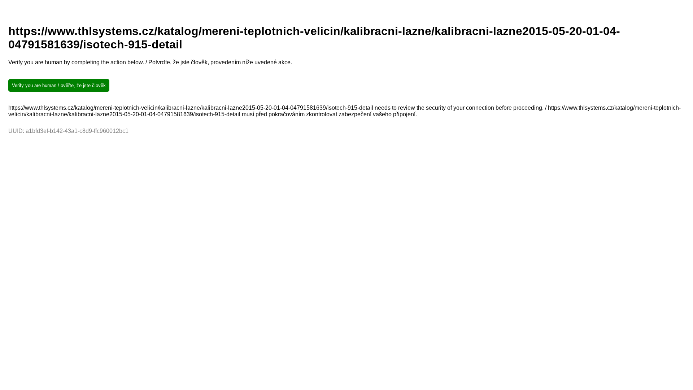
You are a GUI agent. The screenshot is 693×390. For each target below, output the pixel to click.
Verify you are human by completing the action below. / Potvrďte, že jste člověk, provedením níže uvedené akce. (150, 62)
